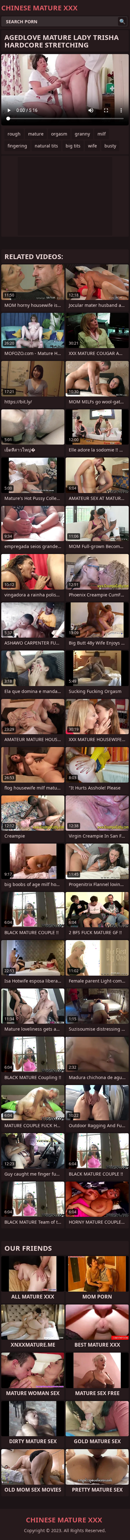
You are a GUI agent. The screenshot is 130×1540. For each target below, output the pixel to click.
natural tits (46, 146)
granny (82, 134)
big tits (73, 146)
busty (110, 146)
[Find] (122, 21)
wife (92, 146)
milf (102, 134)
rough (14, 134)
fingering (17, 146)
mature (36, 134)
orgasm (59, 134)
